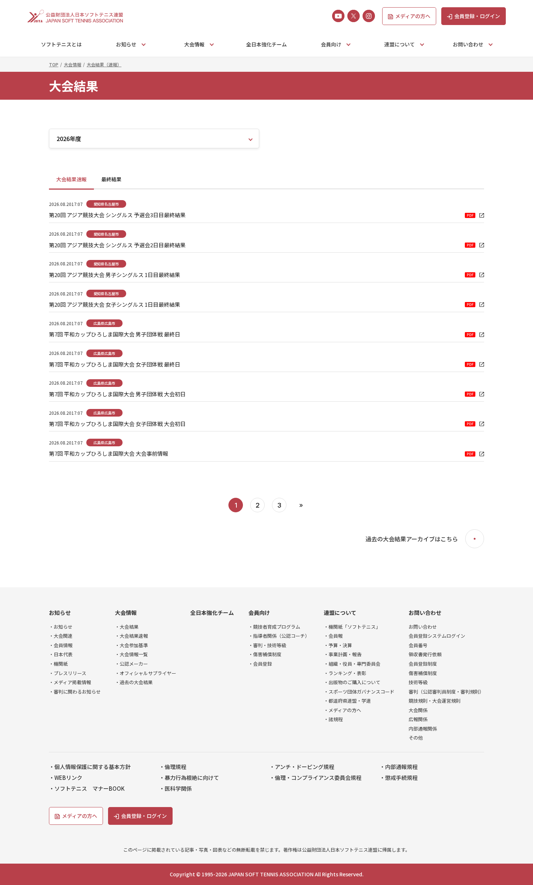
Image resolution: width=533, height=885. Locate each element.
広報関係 (418, 719)
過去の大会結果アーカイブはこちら (411, 539)
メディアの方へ (412, 16)
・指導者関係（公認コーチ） (279, 636)
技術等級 (418, 682)
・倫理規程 (172, 766)
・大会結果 (127, 627)
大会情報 (126, 612)
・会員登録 (260, 664)
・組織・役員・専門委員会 (352, 664)
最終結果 (111, 179)
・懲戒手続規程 (399, 777)
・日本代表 (61, 654)
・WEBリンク (65, 777)
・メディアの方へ (342, 710)
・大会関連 (61, 636)
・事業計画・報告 (342, 654)
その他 (416, 738)
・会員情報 (61, 645)
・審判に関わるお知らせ (75, 691)
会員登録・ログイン (477, 16)
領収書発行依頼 (425, 654)
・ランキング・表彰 (345, 673)
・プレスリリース (67, 673)
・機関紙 (58, 664)
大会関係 (418, 710)
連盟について (340, 612)
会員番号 (418, 645)
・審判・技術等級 (267, 645)
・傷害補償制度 (264, 654)
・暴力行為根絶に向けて (189, 777)
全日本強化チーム (266, 44)
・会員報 (333, 636)
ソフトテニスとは (61, 44)
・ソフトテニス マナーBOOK (87, 788)
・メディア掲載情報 (70, 682)
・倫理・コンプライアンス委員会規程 (315, 777)
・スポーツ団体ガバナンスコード (359, 691)
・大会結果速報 (131, 636)
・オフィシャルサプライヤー (145, 673)
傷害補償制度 (423, 673)
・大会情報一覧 (131, 654)
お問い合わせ (425, 612)
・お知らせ (61, 627)
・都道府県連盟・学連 (347, 701)
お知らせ (60, 612)
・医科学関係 (175, 788)
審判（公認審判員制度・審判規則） (446, 691)
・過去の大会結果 (134, 682)
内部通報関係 (423, 728)
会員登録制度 (423, 664)
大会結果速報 (71, 179)
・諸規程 (333, 719)
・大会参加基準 (131, 645)
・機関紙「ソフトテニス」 (352, 627)
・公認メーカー (131, 664)
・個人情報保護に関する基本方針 (90, 766)
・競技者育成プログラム (274, 627)
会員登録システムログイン (437, 636)
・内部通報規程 (399, 766)
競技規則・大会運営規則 (434, 701)
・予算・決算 (338, 645)
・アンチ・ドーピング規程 (301, 766)
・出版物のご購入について (352, 682)
